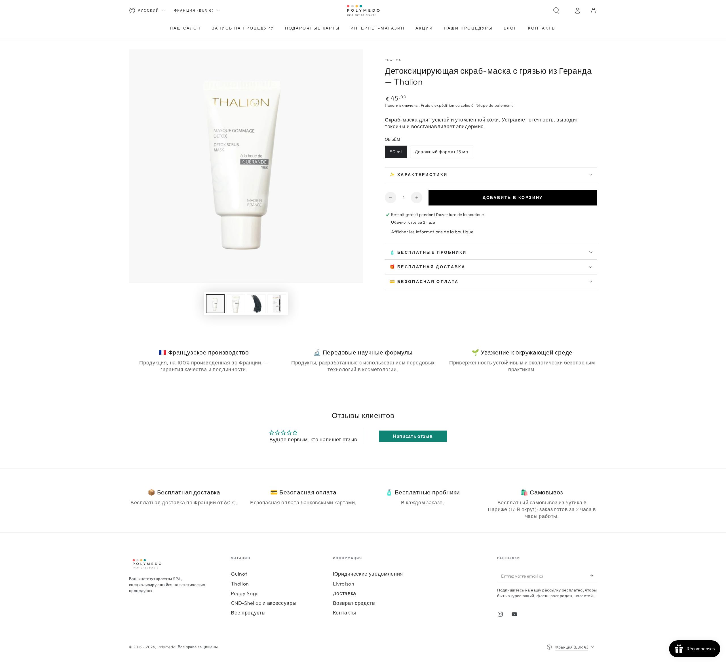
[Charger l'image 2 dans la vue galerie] (235, 303)
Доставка (344, 593)
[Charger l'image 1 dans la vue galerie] (215, 303)
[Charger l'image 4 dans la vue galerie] (276, 303)
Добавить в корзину (513, 197)
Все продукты (248, 612)
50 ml (396, 151)
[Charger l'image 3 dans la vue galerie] (256, 303)
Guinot (239, 573)
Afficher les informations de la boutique (432, 231)
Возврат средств (354, 603)
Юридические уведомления (368, 573)
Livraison (343, 583)
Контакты (344, 612)
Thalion (240, 583)
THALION (393, 60)
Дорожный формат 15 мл (441, 151)
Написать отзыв (412, 436)
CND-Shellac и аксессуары (263, 603)
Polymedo (166, 647)
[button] (561, 10)
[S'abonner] (593, 575)
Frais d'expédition (437, 105)
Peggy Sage (245, 593)
